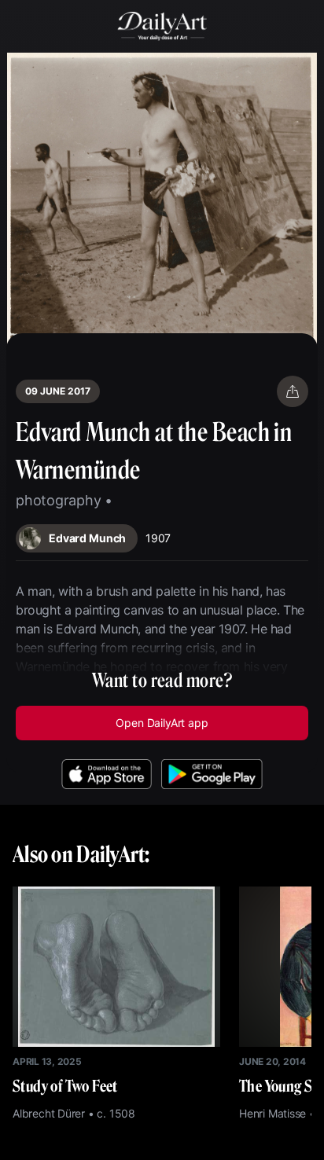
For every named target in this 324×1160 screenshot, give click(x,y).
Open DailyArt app (162, 722)
